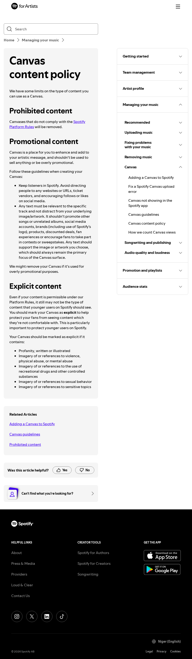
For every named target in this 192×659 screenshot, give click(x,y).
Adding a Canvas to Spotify (32, 423)
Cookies (175, 651)
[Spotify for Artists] (24, 7)
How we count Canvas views (152, 232)
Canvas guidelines (24, 434)
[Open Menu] (178, 6)
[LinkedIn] (46, 616)
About (16, 552)
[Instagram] (16, 616)
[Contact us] (91, 493)
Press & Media (23, 563)
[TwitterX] (31, 616)
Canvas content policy (147, 223)
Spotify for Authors (93, 552)
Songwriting (88, 574)
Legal (149, 651)
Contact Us (20, 595)
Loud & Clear (22, 584)
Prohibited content (25, 444)
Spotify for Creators (94, 563)
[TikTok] (61, 616)
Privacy (161, 651)
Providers (19, 574)
